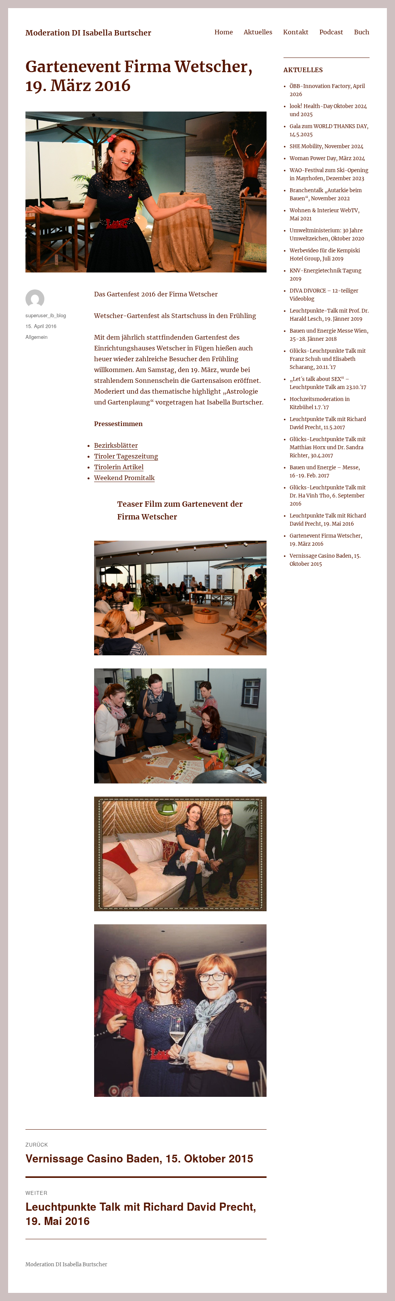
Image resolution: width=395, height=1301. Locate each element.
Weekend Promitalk (124, 478)
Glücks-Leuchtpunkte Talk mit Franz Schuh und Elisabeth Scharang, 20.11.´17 (328, 359)
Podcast (331, 32)
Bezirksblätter (116, 445)
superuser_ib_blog (45, 315)
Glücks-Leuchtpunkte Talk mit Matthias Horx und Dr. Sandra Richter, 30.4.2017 (328, 447)
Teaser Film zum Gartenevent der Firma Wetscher (180, 510)
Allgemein (36, 336)
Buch (362, 32)
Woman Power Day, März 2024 (327, 158)
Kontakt (296, 32)
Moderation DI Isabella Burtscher (88, 32)
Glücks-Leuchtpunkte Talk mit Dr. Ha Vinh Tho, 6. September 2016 (328, 495)
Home (223, 32)
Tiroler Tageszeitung (126, 456)
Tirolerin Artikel (118, 467)
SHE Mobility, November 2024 (326, 146)
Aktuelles (258, 32)
